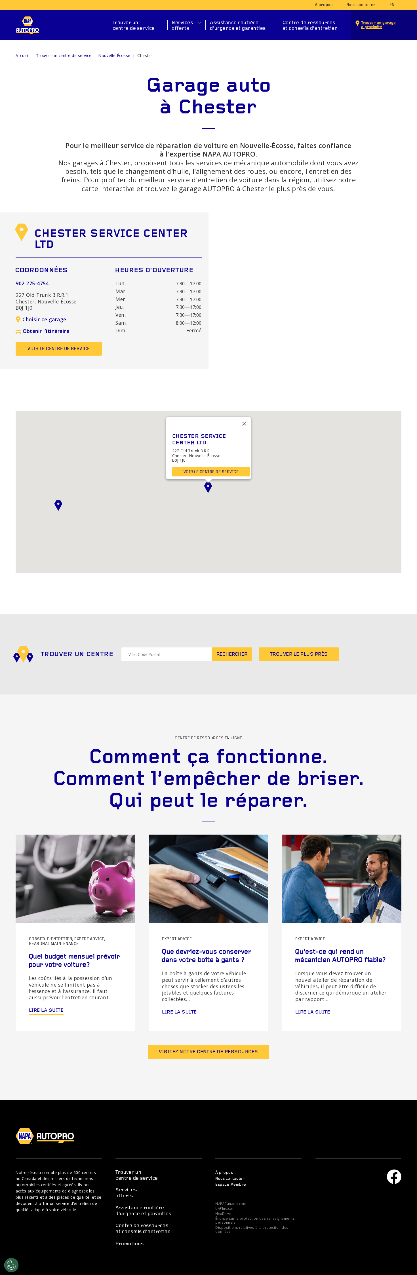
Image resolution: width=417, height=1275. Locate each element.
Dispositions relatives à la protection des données (251, 1229)
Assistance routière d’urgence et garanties (238, 25)
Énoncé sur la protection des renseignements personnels (255, 1220)
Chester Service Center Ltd (111, 240)
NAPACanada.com (230, 1204)
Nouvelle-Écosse (114, 55)
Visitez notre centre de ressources (208, 1052)
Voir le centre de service (59, 349)
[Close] (244, 423)
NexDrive (223, 1213)
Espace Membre (230, 1185)
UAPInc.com (225, 1208)
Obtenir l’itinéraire (46, 331)
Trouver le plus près (299, 654)
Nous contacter (361, 5)
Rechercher (231, 654)
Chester (144, 55)
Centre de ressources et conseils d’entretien (310, 25)
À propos (323, 5)
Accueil (22, 55)
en (392, 5)
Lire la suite (46, 1010)
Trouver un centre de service (134, 25)
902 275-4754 (32, 283)
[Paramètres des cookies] (11, 1265)
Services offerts (182, 25)
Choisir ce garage (44, 319)
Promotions (129, 1244)
